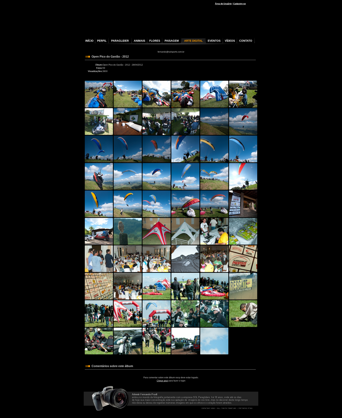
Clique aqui (162, 381)
